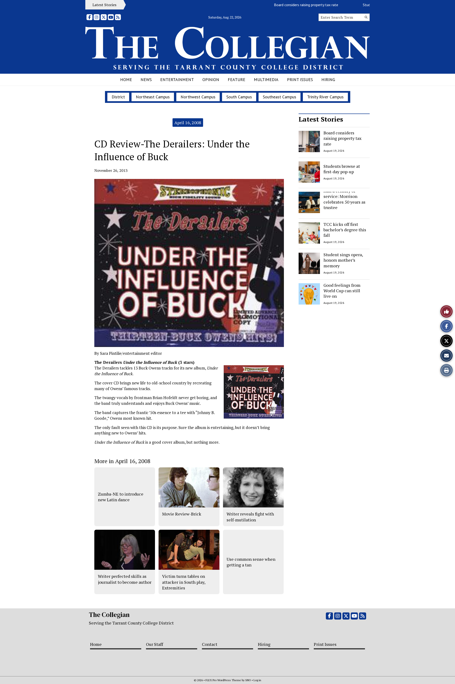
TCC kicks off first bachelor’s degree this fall (344, 229)
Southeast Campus (279, 97)
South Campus (239, 97)
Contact (209, 644)
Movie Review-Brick (181, 514)
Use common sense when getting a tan (251, 562)
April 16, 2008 (187, 122)
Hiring (328, 79)
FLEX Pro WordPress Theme (223, 680)
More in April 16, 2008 (122, 461)
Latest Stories (321, 119)
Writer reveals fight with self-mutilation (250, 516)
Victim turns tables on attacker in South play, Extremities (183, 582)
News (146, 79)
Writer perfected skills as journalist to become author (124, 579)
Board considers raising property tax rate (293, 4)
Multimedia (266, 79)
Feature (236, 79)
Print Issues (300, 79)
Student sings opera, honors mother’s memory (343, 260)
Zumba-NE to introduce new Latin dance (120, 496)
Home (126, 79)
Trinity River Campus (325, 97)
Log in (257, 680)
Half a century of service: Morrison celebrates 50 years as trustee (344, 199)
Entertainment (177, 79)
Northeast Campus (153, 97)
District (118, 97)
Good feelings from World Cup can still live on (341, 290)
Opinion (210, 79)
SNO (248, 680)
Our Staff (154, 644)
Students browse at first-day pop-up (341, 168)
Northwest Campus (198, 97)
